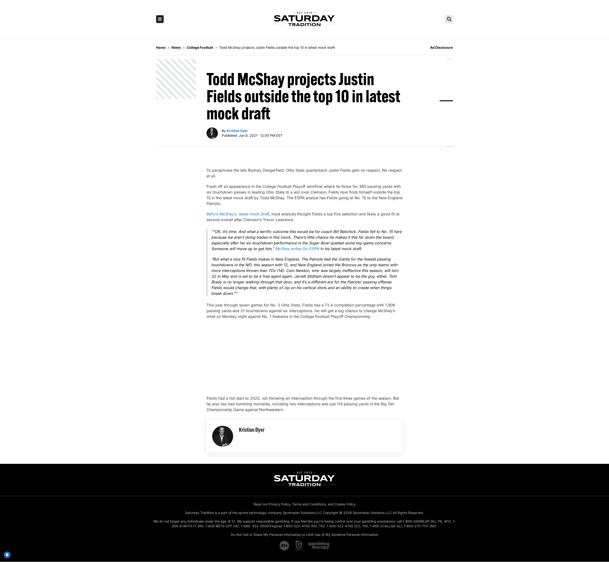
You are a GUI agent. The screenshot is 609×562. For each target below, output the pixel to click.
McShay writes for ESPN (297, 248)
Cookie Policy (345, 504)
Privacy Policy (279, 504)
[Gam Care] (299, 545)
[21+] (285, 545)
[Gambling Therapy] (318, 546)
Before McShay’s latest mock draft (237, 214)
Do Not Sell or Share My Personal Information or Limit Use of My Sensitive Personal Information (304, 535)
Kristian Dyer (237, 131)
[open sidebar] (160, 19)
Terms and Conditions (309, 504)
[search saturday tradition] (449, 19)
